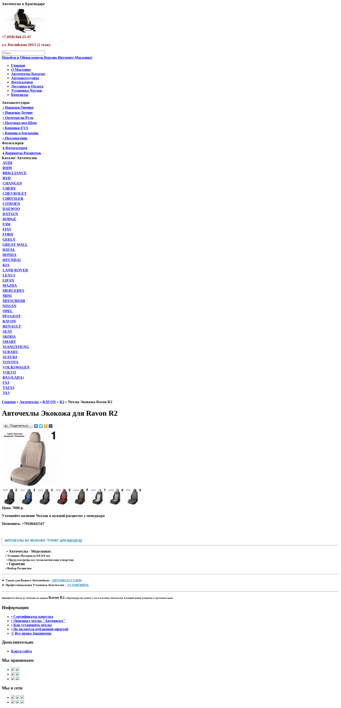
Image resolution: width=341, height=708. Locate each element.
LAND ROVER (15, 270)
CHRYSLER (13, 199)
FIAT (7, 229)
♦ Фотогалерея (15, 148)
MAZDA (10, 285)
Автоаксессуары (25, 78)
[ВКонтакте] (36, 426)
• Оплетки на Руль (18, 118)
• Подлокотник (15, 138)
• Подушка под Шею (20, 123)
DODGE (9, 219)
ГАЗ (6, 383)
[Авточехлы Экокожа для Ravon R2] (31, 486)
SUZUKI (10, 357)
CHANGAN (12, 183)
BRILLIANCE (15, 173)
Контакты (19, 95)
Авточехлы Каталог (28, 74)
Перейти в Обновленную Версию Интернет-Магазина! (47, 57)
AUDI (7, 163)
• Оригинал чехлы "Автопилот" (38, 621)
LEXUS (9, 275)
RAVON (9, 321)
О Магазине (21, 70)
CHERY (9, 188)
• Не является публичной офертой (39, 629)
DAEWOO (11, 209)
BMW (7, 168)
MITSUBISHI (14, 301)
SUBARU (10, 352)
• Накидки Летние (18, 113)
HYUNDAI (12, 260)
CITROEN (11, 204)
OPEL (8, 311)
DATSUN (10, 214)
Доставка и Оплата (27, 86)
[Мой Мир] (50, 426)
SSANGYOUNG (16, 347)
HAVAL (9, 250)
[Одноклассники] (45, 426)
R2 (62, 402)
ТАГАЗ (8, 388)
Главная (18, 65)
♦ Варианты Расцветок (22, 153)
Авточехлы (29, 402)
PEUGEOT (12, 316)
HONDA (9, 255)
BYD (7, 178)
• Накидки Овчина (18, 107)
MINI (7, 296)
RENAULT (12, 326)
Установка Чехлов (26, 90)
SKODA (9, 337)
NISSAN (9, 306)
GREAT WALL (15, 245)
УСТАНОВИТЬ (78, 585)
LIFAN (8, 280)
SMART (9, 342)
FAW (7, 224)
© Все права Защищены (31, 633)
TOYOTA (11, 362)
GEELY (9, 239)
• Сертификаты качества (32, 617)
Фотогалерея (22, 82)
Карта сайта (21, 651)
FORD (8, 234)
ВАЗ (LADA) (13, 377)
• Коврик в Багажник (21, 133)
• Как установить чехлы (31, 625)
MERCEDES (13, 291)
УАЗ (6, 393)
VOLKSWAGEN (16, 367)
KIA (6, 265)
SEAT (7, 331)
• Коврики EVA (15, 128)
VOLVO (9, 372)
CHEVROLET (15, 193)
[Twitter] (41, 426)
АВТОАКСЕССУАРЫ (66, 580)
